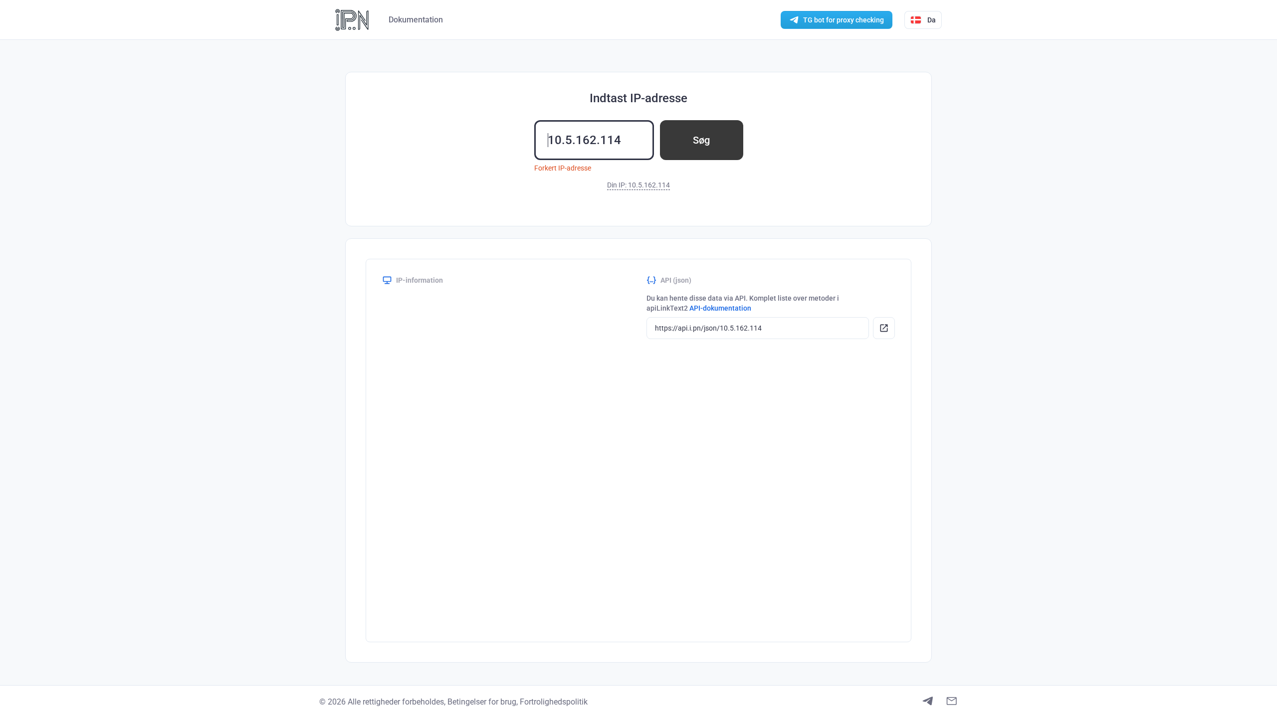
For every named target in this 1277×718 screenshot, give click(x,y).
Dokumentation (416, 19)
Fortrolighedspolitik (554, 702)
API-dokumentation (720, 308)
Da (931, 20)
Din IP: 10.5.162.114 (638, 185)
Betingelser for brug (481, 702)
